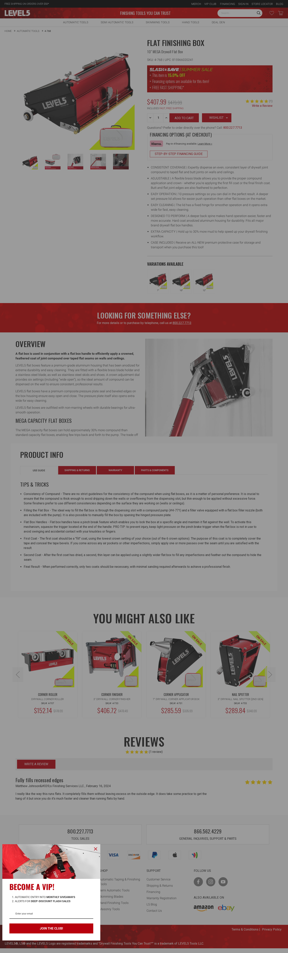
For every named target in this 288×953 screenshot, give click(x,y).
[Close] (95, 849)
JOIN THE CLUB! (51, 928)
